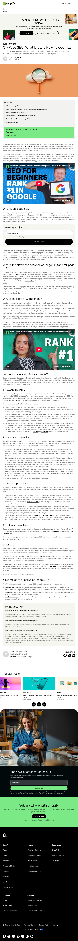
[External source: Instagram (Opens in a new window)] (18, 936)
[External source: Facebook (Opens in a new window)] (4, 936)
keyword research (15, 400)
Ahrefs (35, 432)
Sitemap (55, 925)
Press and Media (8, 866)
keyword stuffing (33, 502)
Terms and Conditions (44, 793)
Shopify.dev (56, 850)
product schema (35, 556)
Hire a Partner (32, 861)
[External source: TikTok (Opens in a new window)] (22, 936)
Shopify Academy (33, 866)
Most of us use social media (27, 146)
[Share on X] (69, 655)
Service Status (8, 887)
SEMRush (44, 432)
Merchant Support (34, 850)
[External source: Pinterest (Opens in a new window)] (31, 936)
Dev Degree (56, 861)
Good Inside (9, 592)
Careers (5, 855)
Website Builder (33, 905)
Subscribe (39, 788)
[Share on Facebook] (65, 655)
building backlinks (20, 274)
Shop (5, 900)
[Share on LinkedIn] (73, 655)
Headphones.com (11, 597)
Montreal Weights (11, 588)
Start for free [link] (39, 242)
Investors (6, 861)
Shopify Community (34, 871)
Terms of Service (30, 925)
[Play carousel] (39, 704)
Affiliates (6, 877)
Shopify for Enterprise (10, 911)
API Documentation (59, 855)
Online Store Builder (34, 900)
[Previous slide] (34, 704)
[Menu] (74, 3)
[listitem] (39, 689)
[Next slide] (44, 704)
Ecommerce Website (34, 911)
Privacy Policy (59, 793)
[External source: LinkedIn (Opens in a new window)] (27, 936)
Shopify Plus (7, 905)
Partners (6, 871)
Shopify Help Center (34, 855)
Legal (5, 882)
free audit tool (54, 566)
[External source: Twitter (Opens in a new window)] (8, 936)
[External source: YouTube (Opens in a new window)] (13, 936)
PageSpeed (55, 531)
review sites (29, 281)
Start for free (66, 3)
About (5, 850)
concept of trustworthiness (43, 515)
